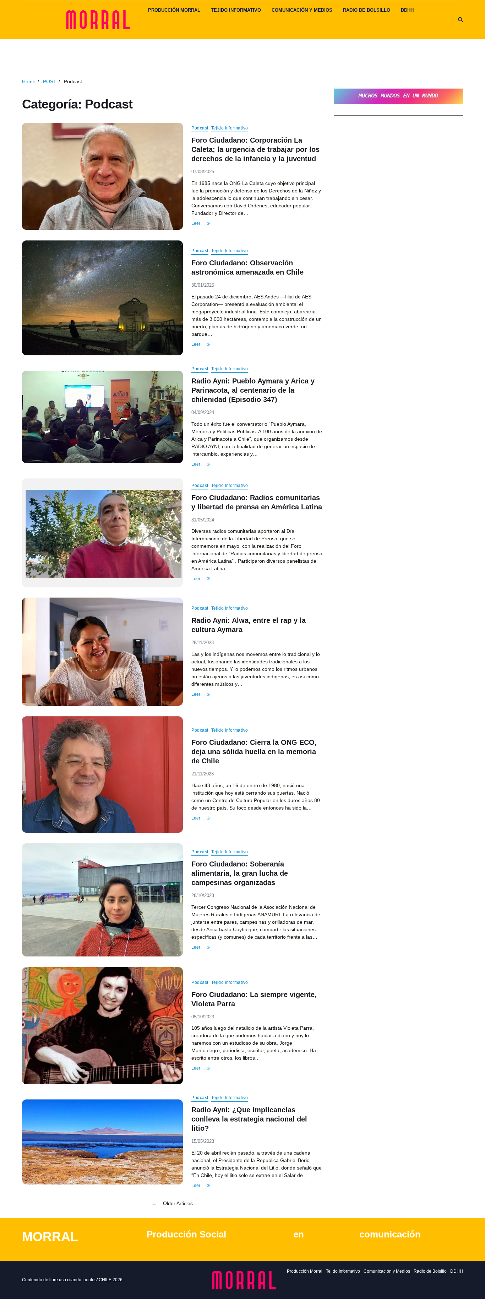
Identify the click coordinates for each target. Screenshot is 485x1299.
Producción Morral (174, 10)
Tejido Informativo (236, 10)
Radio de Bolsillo (366, 10)
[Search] (460, 19)
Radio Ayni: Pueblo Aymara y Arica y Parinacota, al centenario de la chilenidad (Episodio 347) (253, 390)
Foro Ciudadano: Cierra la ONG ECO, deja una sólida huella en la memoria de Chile (254, 751)
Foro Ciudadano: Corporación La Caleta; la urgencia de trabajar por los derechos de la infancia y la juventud (255, 149)
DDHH (407, 10)
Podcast (199, 128)
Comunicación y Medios (302, 10)
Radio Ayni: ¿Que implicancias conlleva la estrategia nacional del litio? (249, 1119)
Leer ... (198, 223)
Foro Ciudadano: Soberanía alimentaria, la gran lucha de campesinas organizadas (239, 873)
